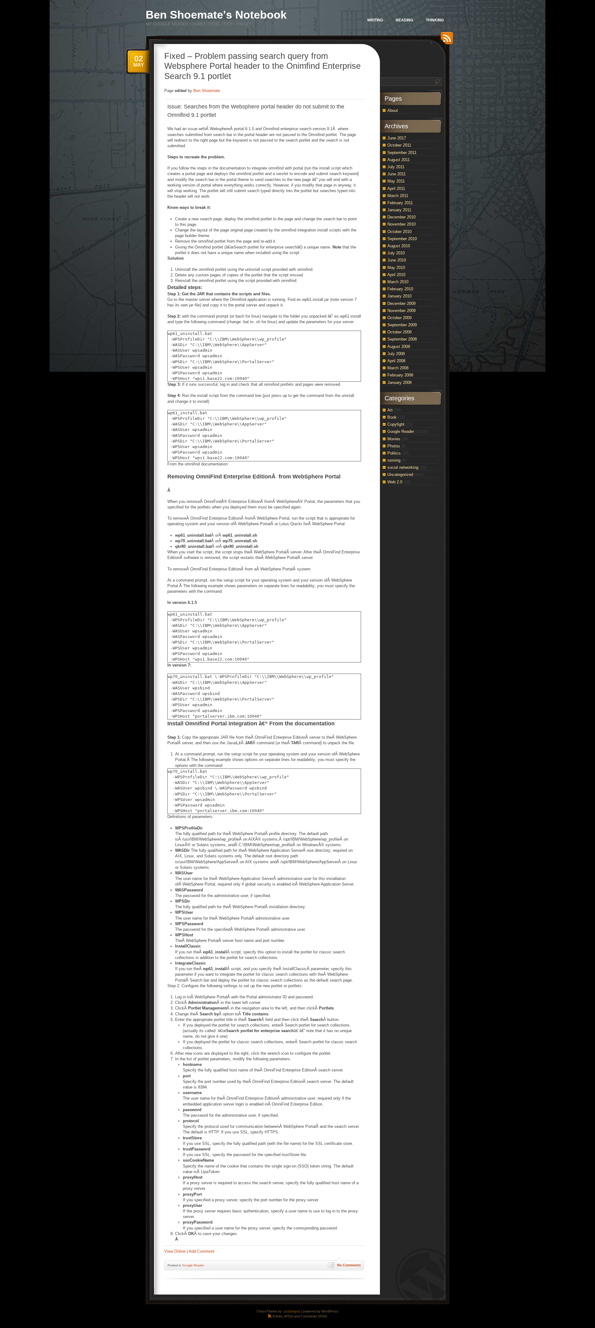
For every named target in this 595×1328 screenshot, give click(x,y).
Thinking (435, 20)
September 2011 (401, 152)
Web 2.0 (394, 482)
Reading (404, 20)
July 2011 (395, 167)
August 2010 (398, 246)
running (393, 460)
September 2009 (402, 325)
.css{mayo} (291, 1311)
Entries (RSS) (282, 1316)
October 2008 (399, 332)
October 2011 (399, 145)
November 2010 (401, 224)
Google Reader (193, 1265)
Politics (394, 453)
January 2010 (399, 296)
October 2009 (399, 317)
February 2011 (400, 202)
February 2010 (400, 289)
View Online (175, 1251)
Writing (375, 20)
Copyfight (395, 424)
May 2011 (396, 181)
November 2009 (401, 310)
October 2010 (399, 231)
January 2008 (399, 382)
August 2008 (398, 346)
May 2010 (396, 267)
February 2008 (400, 375)
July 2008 (396, 353)
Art (390, 410)
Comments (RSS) (314, 1316)
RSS (445, 40)
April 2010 (396, 274)
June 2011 (396, 174)
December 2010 (401, 217)
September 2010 (402, 238)
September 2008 (402, 339)
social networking (402, 467)
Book (392, 417)
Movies (393, 439)
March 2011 (397, 195)
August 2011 (398, 159)
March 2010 (397, 281)
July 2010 (396, 253)
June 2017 (396, 138)
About (392, 110)
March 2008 (397, 368)
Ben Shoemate (206, 90)
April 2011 (396, 188)
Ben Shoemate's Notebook (216, 14)
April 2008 (396, 360)
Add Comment (201, 1251)
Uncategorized (400, 474)
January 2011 (399, 210)
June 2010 (396, 260)
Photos (393, 446)
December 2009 (401, 303)
